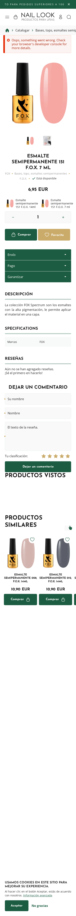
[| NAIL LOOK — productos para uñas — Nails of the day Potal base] (38, 17)
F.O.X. (23, 178)
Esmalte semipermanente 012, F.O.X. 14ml (55, 578)
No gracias (40, 906)
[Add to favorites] (32, 539)
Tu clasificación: (16, 456)
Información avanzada (37, 895)
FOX (7, 173)
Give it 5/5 (68, 456)
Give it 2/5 (49, 456)
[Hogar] (7, 30)
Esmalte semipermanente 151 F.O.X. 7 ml (56, 203)
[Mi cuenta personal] (60, 17)
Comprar (24, 234)
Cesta (15, 17)
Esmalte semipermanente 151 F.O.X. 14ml (21, 203)
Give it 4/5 (62, 456)
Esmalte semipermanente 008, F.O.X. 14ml (20, 578)
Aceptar (17, 905)
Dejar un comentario (38, 466)
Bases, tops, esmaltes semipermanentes (40, 173)
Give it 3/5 (55, 456)
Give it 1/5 (43, 456)
